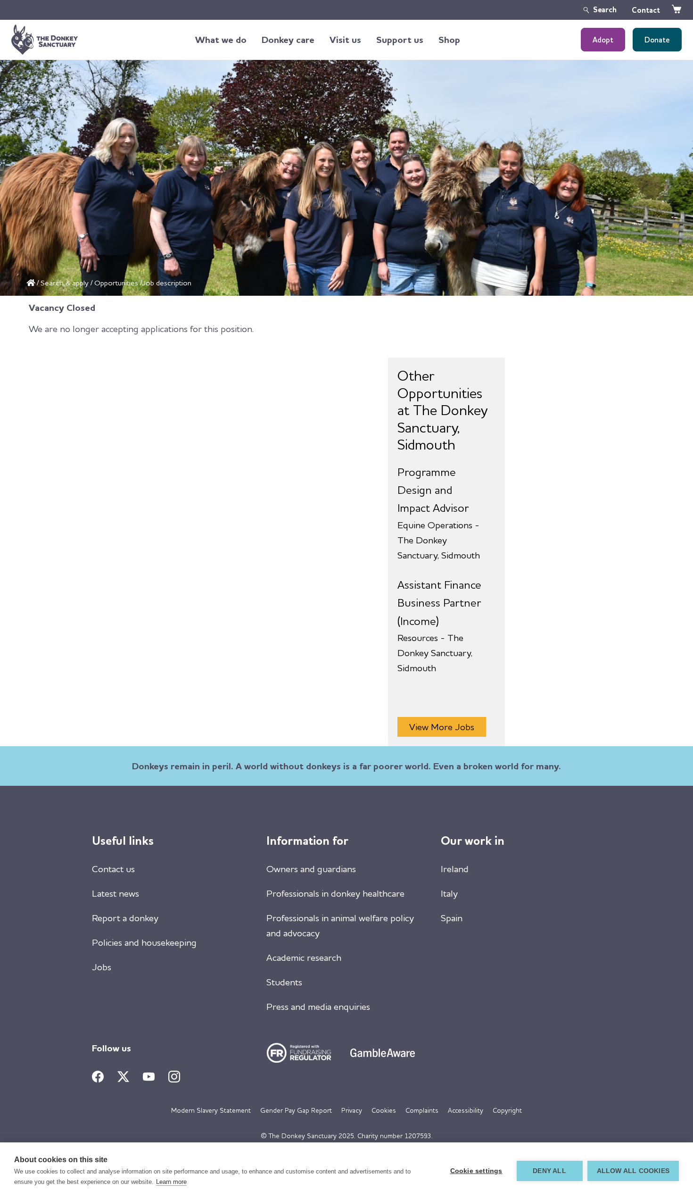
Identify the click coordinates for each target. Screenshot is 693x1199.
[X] (123, 1077)
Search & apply (65, 282)
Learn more (171, 1181)
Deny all (549, 1170)
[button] (221, 39)
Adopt (603, 39)
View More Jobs (441, 727)
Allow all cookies (633, 1170)
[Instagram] (174, 1077)
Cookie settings (476, 1170)
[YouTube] (149, 1077)
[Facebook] (98, 1077)
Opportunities (116, 282)
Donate (657, 39)
